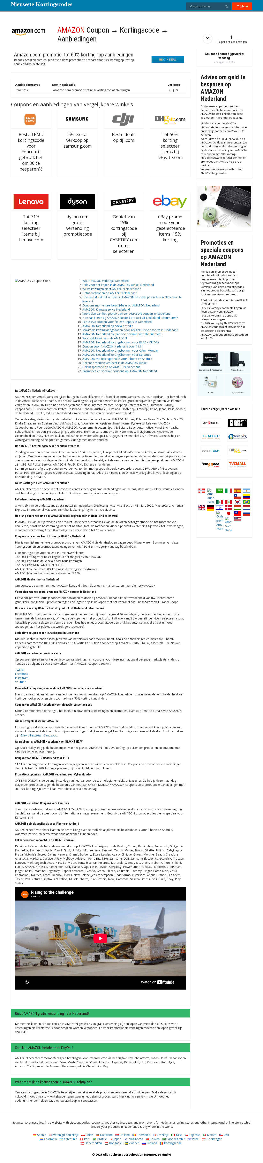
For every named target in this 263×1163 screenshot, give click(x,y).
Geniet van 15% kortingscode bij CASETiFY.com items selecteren (124, 234)
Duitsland (106, 1135)
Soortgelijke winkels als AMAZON (104, 338)
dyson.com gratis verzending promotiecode (77, 225)
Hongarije (115, 1143)
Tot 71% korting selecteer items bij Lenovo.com (31, 228)
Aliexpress (35, 735)
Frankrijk (162, 1135)
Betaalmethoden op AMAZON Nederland (109, 293)
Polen (89, 1135)
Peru (86, 1139)
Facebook (21, 674)
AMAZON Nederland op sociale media (107, 326)
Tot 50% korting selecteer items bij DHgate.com (170, 146)
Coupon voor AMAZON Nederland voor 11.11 (112, 346)
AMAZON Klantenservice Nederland (106, 309)
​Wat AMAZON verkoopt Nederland (105, 281)
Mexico (211, 1135)
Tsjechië (194, 1135)
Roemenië (143, 1135)
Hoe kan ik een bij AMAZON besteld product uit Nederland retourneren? (130, 318)
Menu (243, 6)
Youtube (20, 682)
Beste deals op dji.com (123, 137)
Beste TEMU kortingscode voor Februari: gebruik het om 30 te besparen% (31, 152)
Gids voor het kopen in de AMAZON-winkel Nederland (118, 285)
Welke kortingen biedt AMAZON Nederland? (111, 289)
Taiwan (154, 1139)
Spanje (41, 1135)
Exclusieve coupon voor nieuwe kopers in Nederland (117, 322)
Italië (178, 1135)
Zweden (134, 1143)
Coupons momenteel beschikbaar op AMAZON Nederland (121, 305)
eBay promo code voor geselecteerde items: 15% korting (170, 228)
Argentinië (70, 1139)
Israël (195, 1139)
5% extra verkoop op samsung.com (77, 140)
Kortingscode (172, 1143)
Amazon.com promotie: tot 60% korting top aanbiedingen (73, 55)
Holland (124, 1135)
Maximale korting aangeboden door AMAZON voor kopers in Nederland (130, 330)
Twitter (19, 670)
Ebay (23, 735)
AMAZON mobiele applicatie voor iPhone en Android (117, 359)
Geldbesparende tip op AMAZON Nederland (111, 367)
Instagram (22, 678)
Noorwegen (213, 1139)
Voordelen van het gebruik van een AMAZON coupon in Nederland (126, 313)
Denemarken (93, 1143)
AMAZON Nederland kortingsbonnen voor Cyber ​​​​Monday (120, 350)
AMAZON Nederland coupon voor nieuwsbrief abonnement (121, 334)
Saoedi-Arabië (175, 1139)
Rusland (151, 1143)
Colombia (50, 1139)
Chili (226, 1135)
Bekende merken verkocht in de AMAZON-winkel (114, 363)
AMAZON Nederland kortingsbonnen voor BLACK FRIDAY (120, 342)
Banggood (50, 735)
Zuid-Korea (135, 1139)
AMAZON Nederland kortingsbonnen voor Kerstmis (116, 355)
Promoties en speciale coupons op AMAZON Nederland (119, 371)
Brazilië (101, 1139)
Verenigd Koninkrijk (65, 1135)
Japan (117, 1139)
